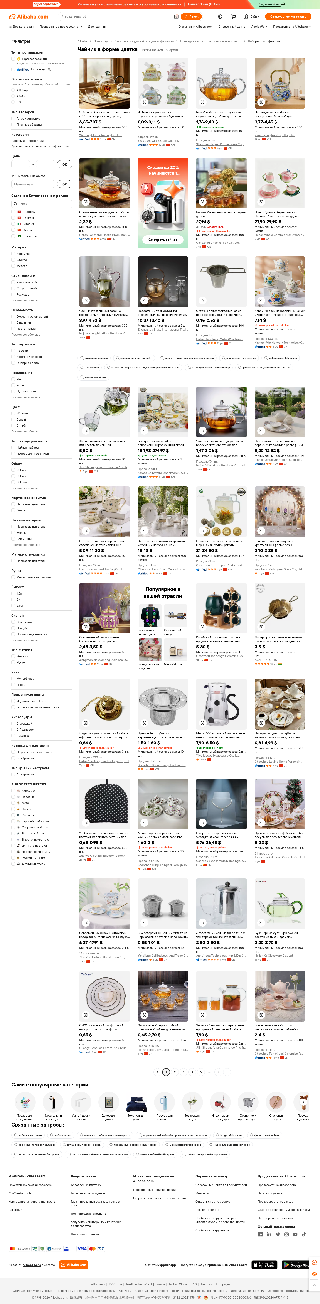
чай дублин (92, 367)
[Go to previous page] (157, 1072)
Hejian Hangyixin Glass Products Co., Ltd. (104, 333)
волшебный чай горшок (241, 358)
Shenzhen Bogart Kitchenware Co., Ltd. (221, 144)
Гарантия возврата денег (88, 1193)
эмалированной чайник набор (211, 367)
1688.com (115, 1284)
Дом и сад (101, 41)
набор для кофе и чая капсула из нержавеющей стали (145, 367)
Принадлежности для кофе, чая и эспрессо (210, 41)
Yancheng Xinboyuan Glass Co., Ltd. (279, 569)
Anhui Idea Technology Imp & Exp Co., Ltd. (221, 955)
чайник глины (63, 1135)
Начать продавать (270, 1193)
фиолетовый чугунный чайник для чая (266, 367)
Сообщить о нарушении (212, 1230)
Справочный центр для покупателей (221, 1185)
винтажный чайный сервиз (157, 1154)
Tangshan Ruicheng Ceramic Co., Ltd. (280, 857)
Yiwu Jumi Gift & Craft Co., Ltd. (158, 140)
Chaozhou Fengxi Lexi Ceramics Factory (163, 569)
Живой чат (202, 1193)
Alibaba (82, 41)
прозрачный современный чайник (135, 1144)
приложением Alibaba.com (227, 1265)
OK (64, 164)
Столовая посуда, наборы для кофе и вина (144, 41)
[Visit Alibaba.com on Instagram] (286, 1234)
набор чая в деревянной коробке (39, 1154)
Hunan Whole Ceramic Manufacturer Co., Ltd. (280, 234)
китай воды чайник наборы (84, 1144)
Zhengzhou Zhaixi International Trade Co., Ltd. (163, 329)
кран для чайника (96, 377)
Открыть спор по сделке (212, 1201)
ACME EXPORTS (266, 660)
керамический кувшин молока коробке (189, 358)
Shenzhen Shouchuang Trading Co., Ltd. (163, 765)
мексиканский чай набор (185, 1144)
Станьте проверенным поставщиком (284, 1209)
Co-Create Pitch (20, 1193)
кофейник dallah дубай (283, 358)
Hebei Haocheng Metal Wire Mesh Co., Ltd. (221, 339)
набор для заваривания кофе (232, 1144)
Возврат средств (207, 1209)
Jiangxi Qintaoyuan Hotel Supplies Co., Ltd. (280, 459)
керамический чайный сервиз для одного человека (175, 1135)
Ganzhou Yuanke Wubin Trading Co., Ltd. (221, 861)
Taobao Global (177, 1284)
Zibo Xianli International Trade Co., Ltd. (104, 957)
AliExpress (98, 1284)
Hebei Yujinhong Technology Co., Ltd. (104, 761)
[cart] (234, 17)
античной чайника (96, 358)
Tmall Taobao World (139, 1284)
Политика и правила (85, 1234)
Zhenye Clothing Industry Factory (102, 855)
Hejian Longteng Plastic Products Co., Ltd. (104, 234)
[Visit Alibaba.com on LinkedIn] (269, 1234)
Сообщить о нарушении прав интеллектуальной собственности (220, 1220)
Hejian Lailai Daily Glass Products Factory (163, 1049)
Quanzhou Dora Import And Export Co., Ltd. (221, 565)
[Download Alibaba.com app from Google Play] (296, 1264)
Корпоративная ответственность (32, 1201)
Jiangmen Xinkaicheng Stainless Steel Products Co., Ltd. (104, 660)
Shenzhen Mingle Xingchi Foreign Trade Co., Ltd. (163, 865)
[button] (176, 16)
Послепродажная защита (88, 1213)
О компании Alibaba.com (27, 1175)
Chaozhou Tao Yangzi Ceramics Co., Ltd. (221, 656)
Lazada (160, 1284)
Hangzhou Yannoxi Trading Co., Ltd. (102, 569)
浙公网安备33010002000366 (231, 1297)
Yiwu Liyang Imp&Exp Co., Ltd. (275, 135)
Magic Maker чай (231, 1135)
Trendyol (206, 1284)
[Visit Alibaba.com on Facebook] (260, 1234)
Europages (223, 1284)
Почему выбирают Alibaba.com (30, 1185)
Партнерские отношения (275, 1218)
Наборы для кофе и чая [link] (264, 41)
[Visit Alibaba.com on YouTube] (295, 1234)
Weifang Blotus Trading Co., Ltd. (100, 135)
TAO (194, 1284)
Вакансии (15, 1209)
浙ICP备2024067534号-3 (271, 1297)
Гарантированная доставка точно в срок (95, 1203)
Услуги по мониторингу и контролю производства (96, 1224)
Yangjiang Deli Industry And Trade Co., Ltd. (163, 955)
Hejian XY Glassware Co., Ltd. (274, 955)
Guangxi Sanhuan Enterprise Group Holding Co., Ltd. (104, 1048)
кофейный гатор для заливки (37, 1144)
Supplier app (166, 1265)
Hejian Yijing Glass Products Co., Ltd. (220, 465)
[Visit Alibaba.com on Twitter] (277, 1234)
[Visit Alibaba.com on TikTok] (304, 1234)
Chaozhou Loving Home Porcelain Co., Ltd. (280, 761)
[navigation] (41, 557)
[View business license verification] (199, 1297)
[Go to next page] (227, 1072)
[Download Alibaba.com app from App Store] (264, 1264)
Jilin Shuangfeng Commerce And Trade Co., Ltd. (104, 467)
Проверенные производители (154, 1189)
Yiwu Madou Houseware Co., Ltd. (218, 755)
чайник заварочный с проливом (207, 1154)
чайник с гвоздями (30, 1135)
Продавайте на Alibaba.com (277, 1185)
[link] (314, 1262)
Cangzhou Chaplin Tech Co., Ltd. (218, 242)
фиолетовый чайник (267, 1135)
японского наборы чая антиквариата (107, 1135)
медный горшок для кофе (136, 358)
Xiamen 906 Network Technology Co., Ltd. (280, 342)
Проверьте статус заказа (275, 1201)
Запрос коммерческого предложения (159, 1198)
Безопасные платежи (86, 1185)
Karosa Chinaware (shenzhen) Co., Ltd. (163, 473)
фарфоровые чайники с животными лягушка (100, 1154)
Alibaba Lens (32, 1265)
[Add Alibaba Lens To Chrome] (73, 1264)
